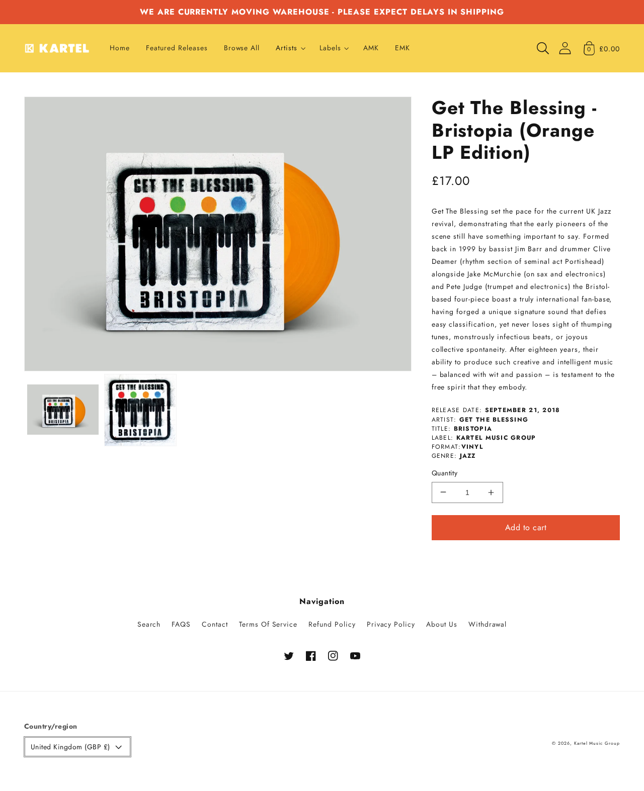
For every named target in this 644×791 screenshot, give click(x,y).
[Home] (57, 48)
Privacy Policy (391, 624)
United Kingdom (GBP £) (70, 747)
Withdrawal (487, 624)
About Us (441, 624)
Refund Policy (331, 624)
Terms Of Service (268, 624)
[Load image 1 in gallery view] (63, 410)
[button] (289, 48)
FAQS (181, 624)
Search (149, 624)
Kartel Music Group (597, 743)
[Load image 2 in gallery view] (140, 410)
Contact (215, 624)
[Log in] (565, 48)
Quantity (445, 472)
